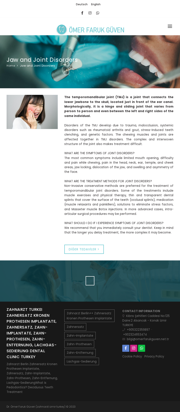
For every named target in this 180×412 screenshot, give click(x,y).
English (96, 4)
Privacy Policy (154, 356)
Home (11, 65)
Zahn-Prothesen (79, 344)
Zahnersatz (75, 327)
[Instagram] (90, 13)
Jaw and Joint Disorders (37, 65)
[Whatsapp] (98, 13)
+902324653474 (135, 334)
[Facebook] (82, 13)
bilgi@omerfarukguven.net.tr (148, 339)
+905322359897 (138, 330)
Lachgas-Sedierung (82, 361)
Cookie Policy (132, 356)
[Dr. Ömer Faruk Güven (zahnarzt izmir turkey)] (90, 26)
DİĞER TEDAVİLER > (84, 249)
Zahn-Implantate (80, 335)
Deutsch (82, 4)
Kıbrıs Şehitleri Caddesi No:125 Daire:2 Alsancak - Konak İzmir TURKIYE (146, 320)
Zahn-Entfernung (80, 352)
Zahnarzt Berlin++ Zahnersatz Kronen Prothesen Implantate (89, 315)
